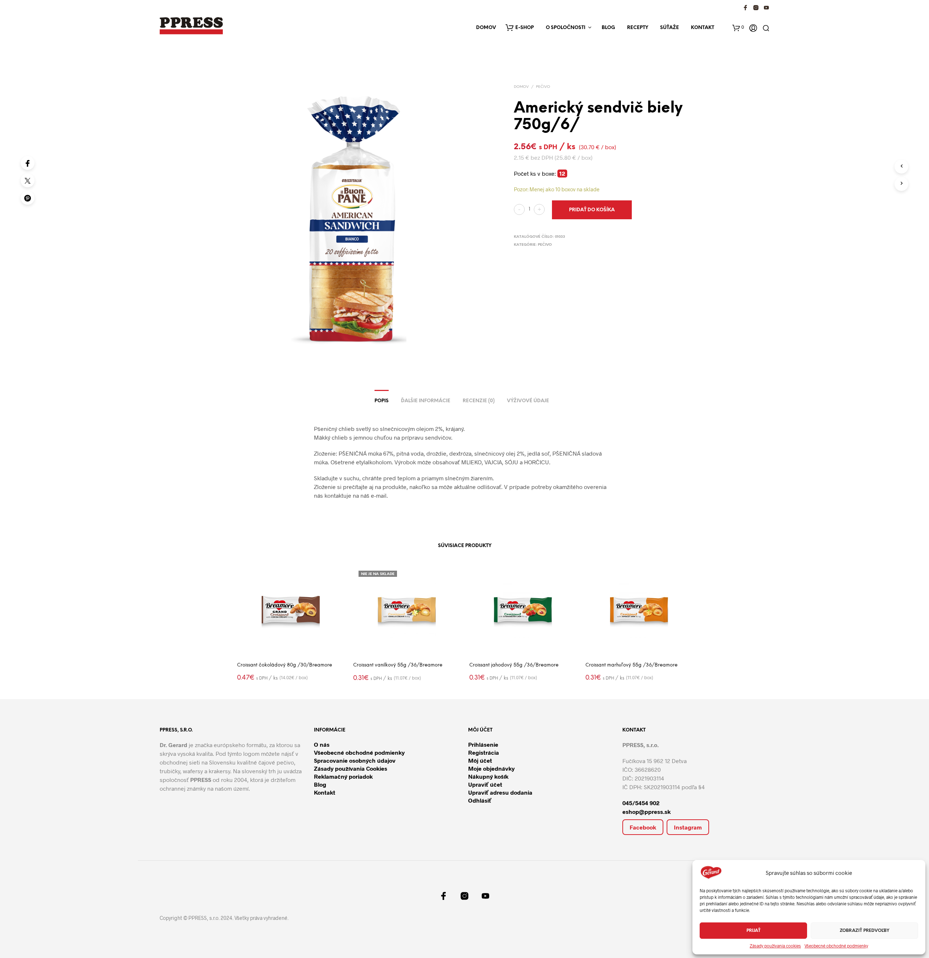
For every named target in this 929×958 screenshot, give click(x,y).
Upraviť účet (485, 784)
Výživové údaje (528, 401)
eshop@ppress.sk (646, 811)
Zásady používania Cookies (350, 768)
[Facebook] (27, 163)
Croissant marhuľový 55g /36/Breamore (631, 665)
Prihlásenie (483, 744)
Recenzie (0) (479, 401)
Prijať (753, 930)
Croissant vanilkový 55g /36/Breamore (397, 665)
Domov (486, 27)
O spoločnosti (565, 27)
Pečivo (543, 87)
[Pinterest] (27, 198)
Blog (608, 27)
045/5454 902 (641, 802)
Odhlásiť (479, 800)
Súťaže (669, 27)
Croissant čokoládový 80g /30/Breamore (284, 665)
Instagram (688, 827)
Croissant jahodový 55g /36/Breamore (513, 665)
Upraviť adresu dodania (500, 792)
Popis (382, 401)
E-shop (524, 27)
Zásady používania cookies (775, 945)
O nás (322, 744)
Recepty (637, 27)
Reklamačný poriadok (343, 776)
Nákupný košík (488, 776)
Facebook (643, 827)
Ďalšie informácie (425, 401)
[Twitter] (27, 180)
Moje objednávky (491, 768)
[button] (738, 27)
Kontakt (702, 27)
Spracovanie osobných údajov (355, 760)
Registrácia (483, 752)
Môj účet (480, 760)
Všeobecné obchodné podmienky (836, 945)
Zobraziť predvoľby (864, 930)
